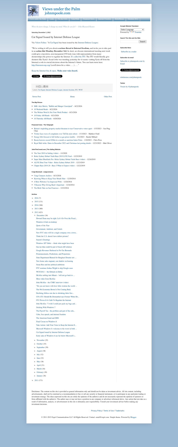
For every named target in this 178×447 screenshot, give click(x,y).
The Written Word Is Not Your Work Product (50, 112)
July (38, 354)
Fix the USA (62, 19)
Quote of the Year (42, 225)
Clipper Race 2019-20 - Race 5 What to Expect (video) (54, 165)
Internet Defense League (88, 42)
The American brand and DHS (47, 318)
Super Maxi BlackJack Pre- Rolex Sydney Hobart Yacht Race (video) (59, 159)
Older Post (108, 96)
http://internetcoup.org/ (41, 65)
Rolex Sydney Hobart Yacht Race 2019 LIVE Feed (53, 156)
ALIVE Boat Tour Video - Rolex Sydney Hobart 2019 (54, 162)
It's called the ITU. (78, 56)
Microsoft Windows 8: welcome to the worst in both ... (56, 328)
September (41, 347)
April (39, 365)
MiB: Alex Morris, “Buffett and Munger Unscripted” (53, 106)
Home (72, 96)
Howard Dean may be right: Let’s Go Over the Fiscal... (56, 218)
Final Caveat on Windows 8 (46, 321)
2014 (37, 205)
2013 (37, 208)
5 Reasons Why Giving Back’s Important (49, 185)
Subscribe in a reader (128, 51)
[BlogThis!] (39, 86)
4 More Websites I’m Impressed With (48, 181)
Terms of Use (109, 411)
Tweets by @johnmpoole (129, 86)
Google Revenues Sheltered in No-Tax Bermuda (54, 250)
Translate (138, 32)
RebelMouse (119, 19)
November (41, 340)
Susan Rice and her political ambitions (50, 264)
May (39, 361)
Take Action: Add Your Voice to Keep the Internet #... (56, 325)
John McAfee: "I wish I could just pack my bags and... (56, 303)
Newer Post (36, 96)
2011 (37, 380)
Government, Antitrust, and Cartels (49, 229)
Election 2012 (133, 19)
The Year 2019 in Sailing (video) (46, 153)
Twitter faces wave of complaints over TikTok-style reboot (55, 133)
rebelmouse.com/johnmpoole (131, 77)
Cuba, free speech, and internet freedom (51, 314)
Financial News (88, 19)
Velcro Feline (40, 42)
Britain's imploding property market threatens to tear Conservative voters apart (63, 128)
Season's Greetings (43, 239)
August (39, 351)
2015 (37, 201)
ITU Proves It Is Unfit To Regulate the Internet (53, 300)
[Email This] (37, 86)
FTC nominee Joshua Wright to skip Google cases (54, 268)
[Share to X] (42, 86)
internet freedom (68, 90)
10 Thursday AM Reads (42, 118)
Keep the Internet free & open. (44, 70)
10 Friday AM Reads (41, 115)
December (41, 215)
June (39, 358)
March (39, 368)
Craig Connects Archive (43, 175)
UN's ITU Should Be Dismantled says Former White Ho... (57, 296)
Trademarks (119, 411)
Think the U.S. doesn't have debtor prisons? (52, 236)
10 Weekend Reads (41, 109)
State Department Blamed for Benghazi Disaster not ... (56, 257)
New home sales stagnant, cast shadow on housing (54, 261)
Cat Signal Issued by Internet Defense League (53, 332)
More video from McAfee (45, 279)
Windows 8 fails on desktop (46, 222)
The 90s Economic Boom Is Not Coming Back (53, 289)
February (40, 372)
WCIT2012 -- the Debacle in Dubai (49, 271)
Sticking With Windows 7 (45, 307)
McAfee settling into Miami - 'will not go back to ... (55, 275)
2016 (37, 198)
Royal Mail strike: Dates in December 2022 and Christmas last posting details (62, 143)
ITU (76, 90)
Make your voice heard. (67, 70)
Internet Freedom (104, 19)
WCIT (81, 90)
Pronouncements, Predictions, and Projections (53, 254)
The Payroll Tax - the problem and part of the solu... (55, 311)
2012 (37, 212)
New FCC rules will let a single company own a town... (56, 232)
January (40, 375)
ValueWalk (75, 19)
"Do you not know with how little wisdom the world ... (56, 286)
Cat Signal (54, 42)
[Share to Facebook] (44, 86)
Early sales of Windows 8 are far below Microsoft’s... (56, 335)
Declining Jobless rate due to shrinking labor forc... (55, 293)
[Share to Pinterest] (47, 86)
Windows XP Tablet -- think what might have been (55, 243)
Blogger (133, 417)
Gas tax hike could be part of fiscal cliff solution (54, 247)
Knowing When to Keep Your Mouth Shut (49, 178)
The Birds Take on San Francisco (46, 188)
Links (52, 19)
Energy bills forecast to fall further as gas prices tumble (54, 137)
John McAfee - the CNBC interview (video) (52, 282)
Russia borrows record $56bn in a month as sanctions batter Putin (58, 140)
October (40, 344)
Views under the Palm (38, 19)
